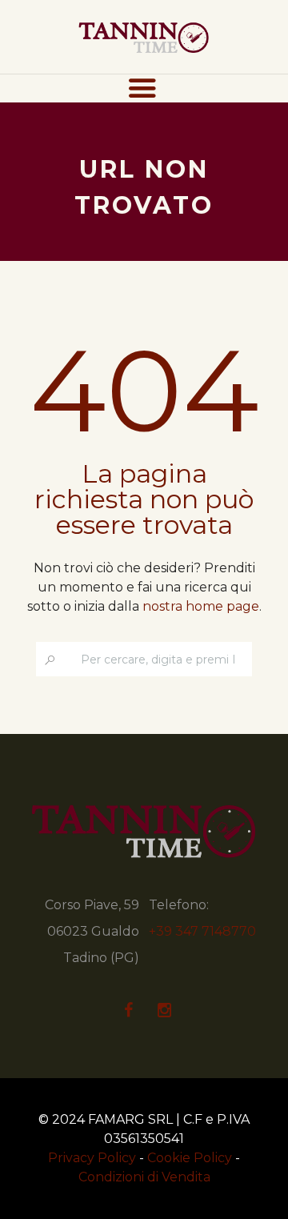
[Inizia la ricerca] (50, 660)
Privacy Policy (92, 1157)
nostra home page (200, 606)
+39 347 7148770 (202, 931)
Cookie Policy (189, 1157)
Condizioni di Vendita (144, 1177)
